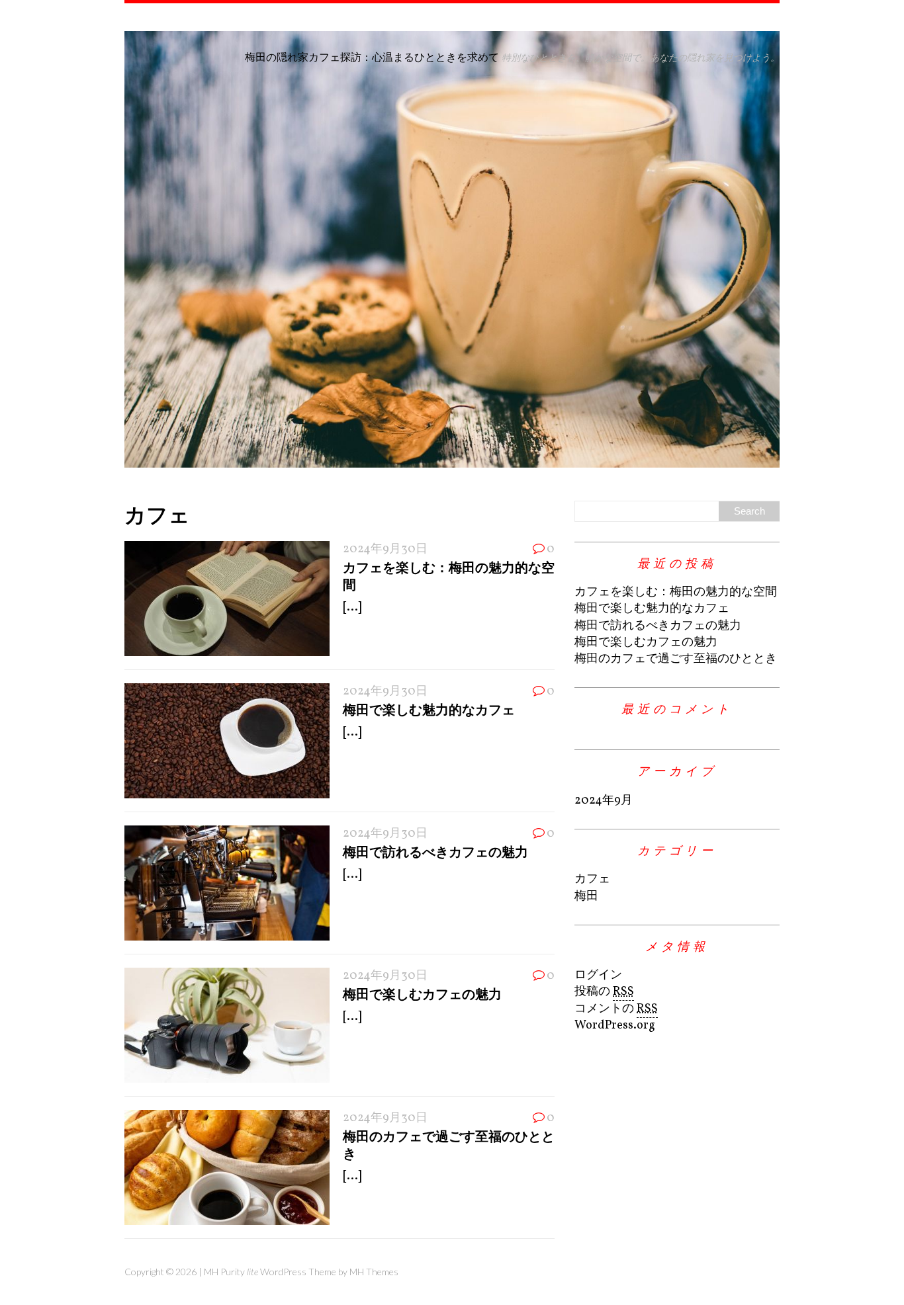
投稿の (604, 992)
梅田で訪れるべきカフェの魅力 (435, 851)
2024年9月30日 (385, 549)
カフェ (592, 879)
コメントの (616, 1009)
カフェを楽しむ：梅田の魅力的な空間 (675, 592)
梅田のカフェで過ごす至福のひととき (675, 659)
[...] (352, 607)
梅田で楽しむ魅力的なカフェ (429, 709)
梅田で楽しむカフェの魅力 (422, 993)
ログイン (598, 975)
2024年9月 (603, 800)
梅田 (586, 896)
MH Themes (373, 1271)
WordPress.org (614, 1025)
